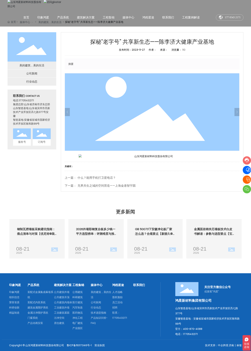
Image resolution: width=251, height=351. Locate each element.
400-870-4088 (192, 329)
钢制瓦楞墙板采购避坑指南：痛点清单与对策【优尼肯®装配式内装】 (36, 233)
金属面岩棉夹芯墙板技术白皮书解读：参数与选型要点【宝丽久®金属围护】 (213, 233)
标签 (239, 345)
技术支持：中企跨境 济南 (219, 345)
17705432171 (26, 100)
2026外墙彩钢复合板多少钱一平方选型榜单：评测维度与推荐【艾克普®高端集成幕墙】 (95, 233)
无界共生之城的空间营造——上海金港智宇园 (107, 186)
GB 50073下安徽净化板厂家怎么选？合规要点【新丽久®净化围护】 (154, 233)
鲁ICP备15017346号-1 (79, 345)
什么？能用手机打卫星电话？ (97, 178)
